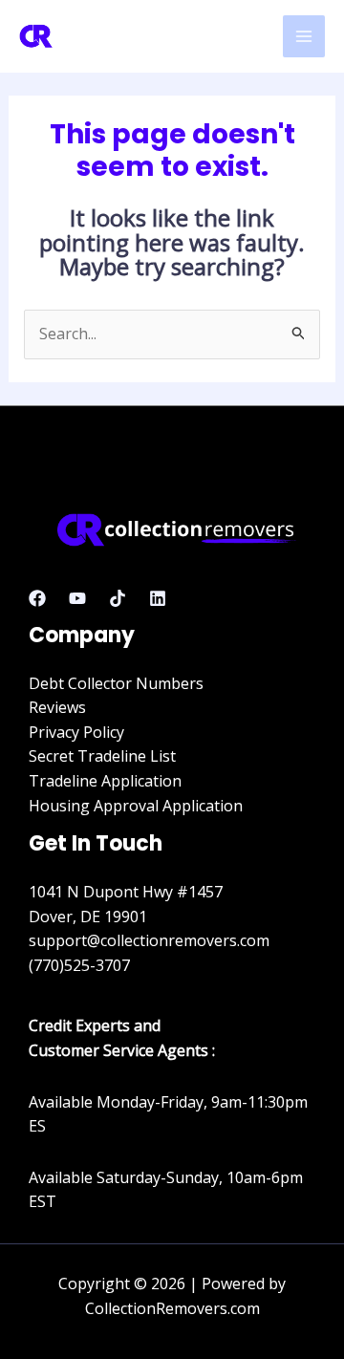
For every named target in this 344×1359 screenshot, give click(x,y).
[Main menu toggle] (304, 36)
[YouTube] (77, 598)
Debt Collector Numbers (116, 683)
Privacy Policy (76, 732)
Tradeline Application (105, 780)
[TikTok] (117, 598)
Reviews (57, 707)
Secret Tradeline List (102, 755)
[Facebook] (37, 598)
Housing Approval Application (136, 805)
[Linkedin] (157, 598)
